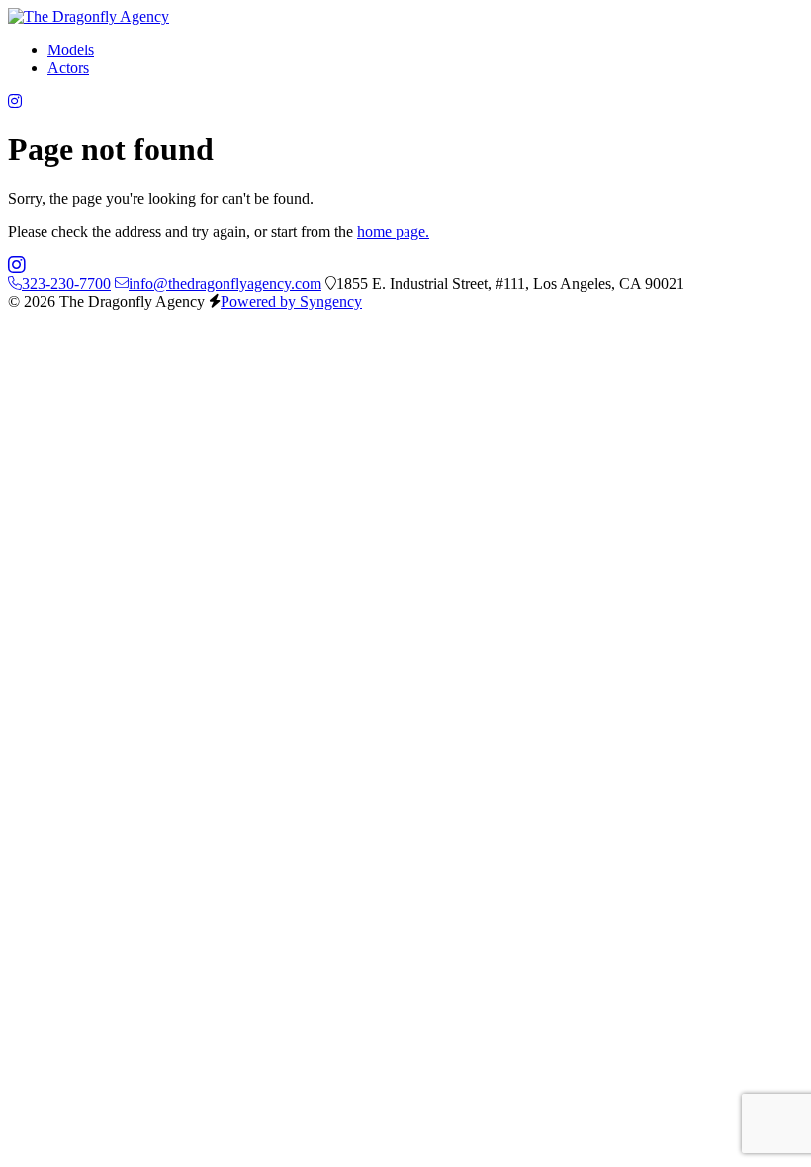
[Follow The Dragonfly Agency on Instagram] (15, 101)
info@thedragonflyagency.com (225, 283)
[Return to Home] (88, 16)
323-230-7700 (66, 283)
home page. (393, 232)
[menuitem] (70, 50)
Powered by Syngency (291, 301)
